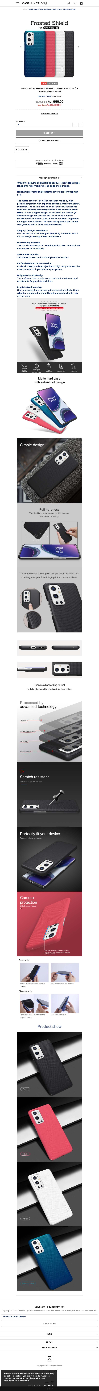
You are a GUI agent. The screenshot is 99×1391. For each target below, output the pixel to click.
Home (25, 9)
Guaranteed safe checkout (49, 160)
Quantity (20, 121)
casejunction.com (34, 3)
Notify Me (21, 149)
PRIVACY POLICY (35, 1385)
